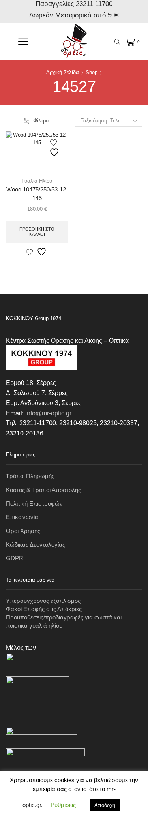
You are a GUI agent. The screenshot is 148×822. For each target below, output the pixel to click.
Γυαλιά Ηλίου (37, 181)
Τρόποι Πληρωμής (30, 476)
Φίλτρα (41, 121)
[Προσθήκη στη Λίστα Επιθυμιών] (55, 148)
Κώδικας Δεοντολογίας (35, 545)
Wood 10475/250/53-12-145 (37, 193)
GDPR (14, 558)
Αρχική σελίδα (62, 72)
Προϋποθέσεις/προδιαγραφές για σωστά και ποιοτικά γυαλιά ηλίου (64, 621)
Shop (91, 72)
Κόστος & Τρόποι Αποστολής (43, 490)
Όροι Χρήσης (23, 531)
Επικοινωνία (22, 517)
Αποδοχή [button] (104, 805)
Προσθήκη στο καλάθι (36, 231)
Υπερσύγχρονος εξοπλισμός (43, 601)
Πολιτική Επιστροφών (34, 504)
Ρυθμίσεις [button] (63, 804)
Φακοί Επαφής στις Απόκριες (44, 609)
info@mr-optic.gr (48, 413)
